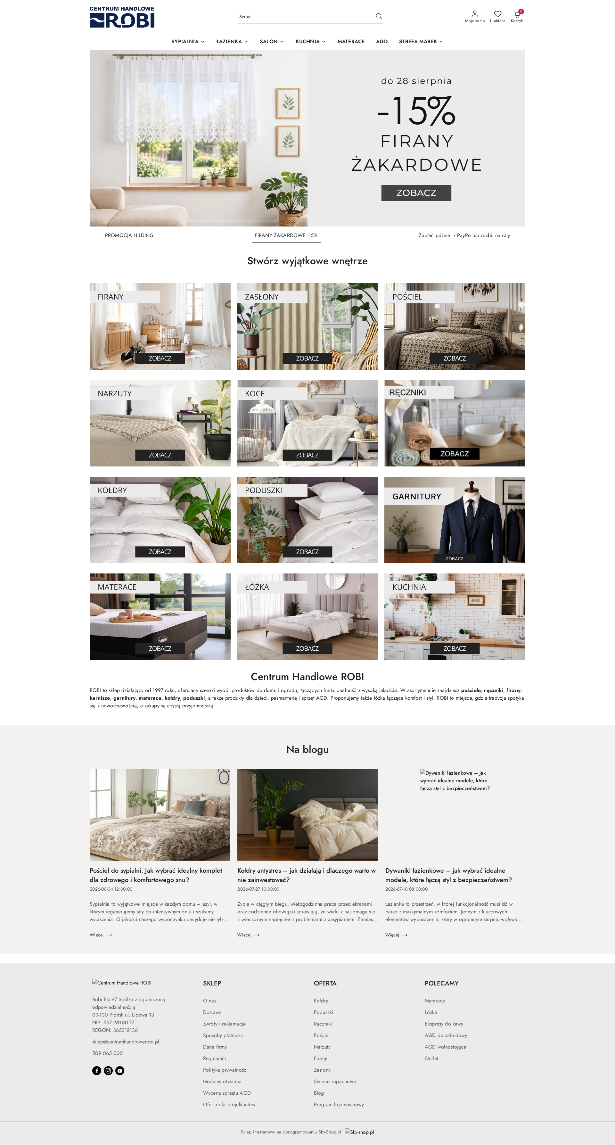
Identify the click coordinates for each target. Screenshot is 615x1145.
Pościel (322, 1035)
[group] (307, 138)
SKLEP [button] (212, 983)
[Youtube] (119, 1070)
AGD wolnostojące (445, 1046)
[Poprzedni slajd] (103, 138)
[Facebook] (96, 1070)
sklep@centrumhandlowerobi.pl (125, 1041)
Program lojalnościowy (339, 1104)
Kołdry (321, 1000)
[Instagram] (108, 1070)
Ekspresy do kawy (444, 1023)
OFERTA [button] (325, 983)
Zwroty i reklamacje (224, 1023)
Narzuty (322, 1046)
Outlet (431, 1058)
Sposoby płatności (223, 1035)
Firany (320, 1058)
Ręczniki (323, 1023)
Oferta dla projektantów (229, 1104)
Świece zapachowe (335, 1081)
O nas (209, 1000)
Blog (319, 1093)
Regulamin (214, 1058)
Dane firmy (215, 1046)
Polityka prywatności (225, 1070)
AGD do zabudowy (446, 1035)
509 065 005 (107, 1053)
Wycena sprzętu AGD (227, 1093)
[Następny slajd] (511, 138)
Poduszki (323, 1012)
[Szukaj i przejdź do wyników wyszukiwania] (378, 17)
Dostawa (212, 1012)
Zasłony (322, 1070)
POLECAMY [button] (442, 983)
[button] (188, 42)
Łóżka (431, 1012)
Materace (435, 1000)
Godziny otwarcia (222, 1081)
